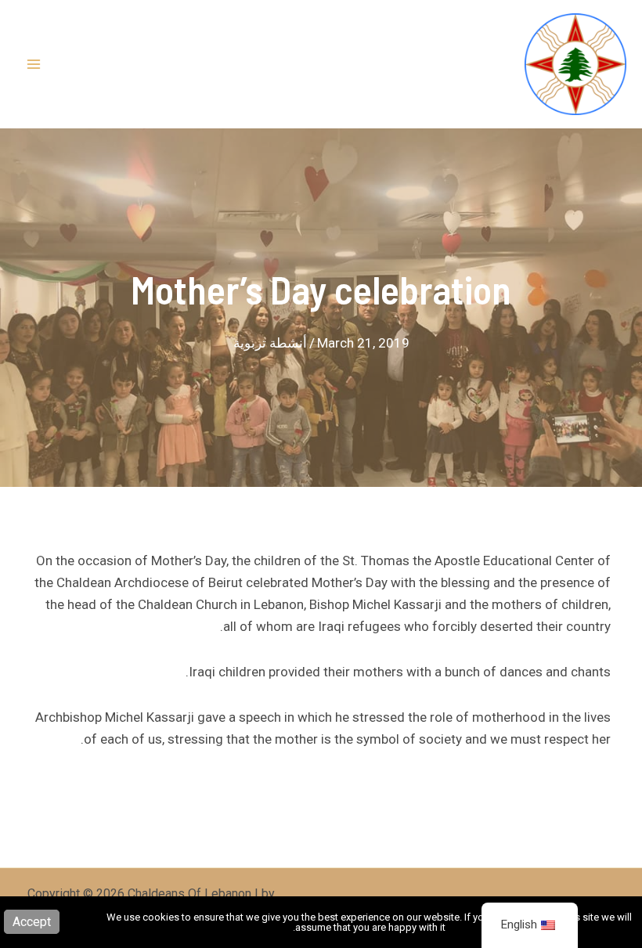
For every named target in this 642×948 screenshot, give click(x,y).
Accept (32, 921)
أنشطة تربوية (270, 343)
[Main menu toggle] (34, 64)
